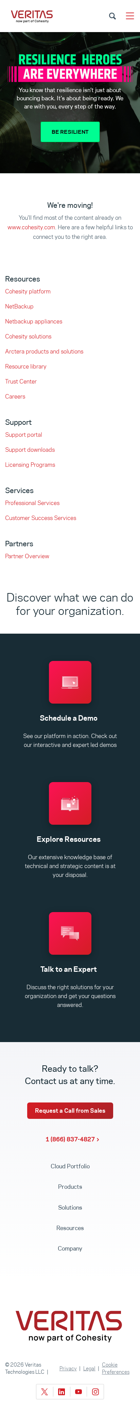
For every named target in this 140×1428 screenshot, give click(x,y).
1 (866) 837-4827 (70, 1139)
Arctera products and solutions (44, 351)
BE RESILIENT (70, 132)
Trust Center (21, 381)
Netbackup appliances (33, 321)
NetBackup (19, 306)
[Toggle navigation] (130, 16)
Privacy (68, 1368)
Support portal (23, 435)
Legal (89, 1368)
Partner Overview (27, 556)
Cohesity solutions (28, 336)
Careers (15, 396)
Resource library (26, 366)
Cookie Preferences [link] (115, 1368)
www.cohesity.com (31, 227)
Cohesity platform (28, 291)
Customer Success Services (40, 518)
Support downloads (30, 450)
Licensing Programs (30, 465)
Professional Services (32, 503)
